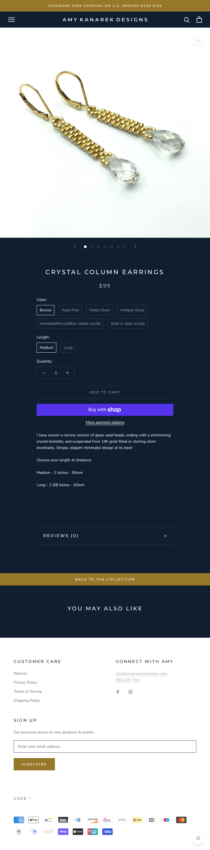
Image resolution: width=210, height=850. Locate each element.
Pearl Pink (70, 310)
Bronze (45, 310)
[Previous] (74, 246)
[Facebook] (118, 692)
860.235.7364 (127, 680)
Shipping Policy (27, 700)
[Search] (187, 19)
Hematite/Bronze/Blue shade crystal (70, 323)
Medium (46, 347)
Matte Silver (99, 310)
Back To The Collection (105, 579)
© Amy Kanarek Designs (46, 810)
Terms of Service (28, 691)
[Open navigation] (11, 19)
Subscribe (34, 764)
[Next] (135, 246)
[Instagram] (130, 692)
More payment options (105, 422)
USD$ (20, 798)
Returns (20, 673)
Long (68, 347)
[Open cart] (199, 19)
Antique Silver (132, 310)
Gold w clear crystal (128, 323)
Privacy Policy (25, 682)
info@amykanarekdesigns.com (141, 673)
